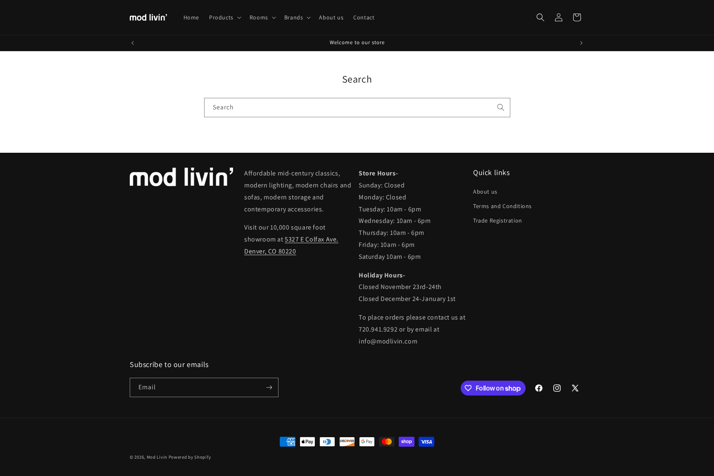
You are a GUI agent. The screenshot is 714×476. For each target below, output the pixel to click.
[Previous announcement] (133, 43)
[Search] (501, 107)
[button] (224, 17)
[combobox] (357, 107)
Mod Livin (157, 457)
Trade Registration (497, 220)
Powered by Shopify (190, 457)
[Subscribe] (269, 387)
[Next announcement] (581, 43)
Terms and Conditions (502, 206)
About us (485, 191)
